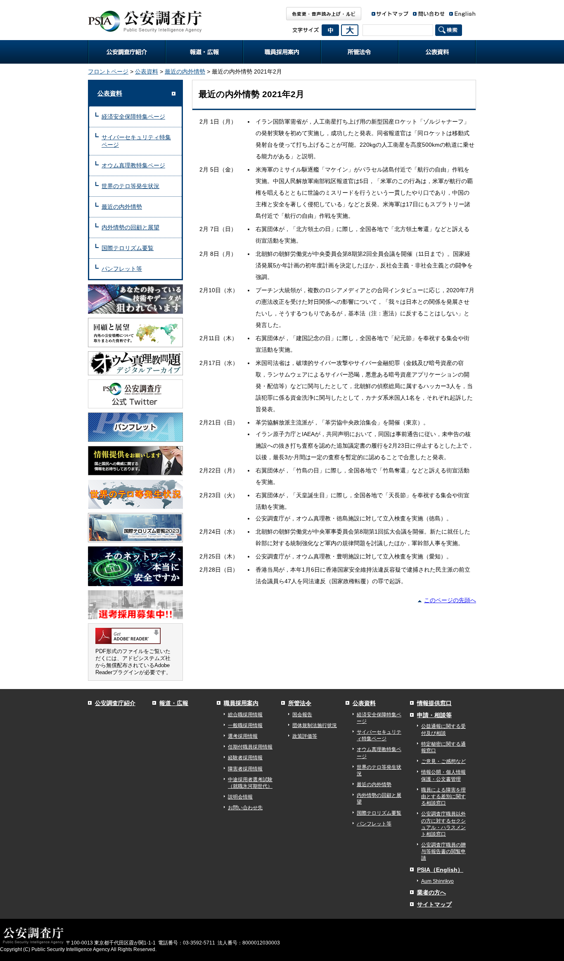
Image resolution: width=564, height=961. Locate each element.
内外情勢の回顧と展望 (130, 227)
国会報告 (302, 715)
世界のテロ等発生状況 (130, 186)
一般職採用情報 (245, 725)
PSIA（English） (440, 869)
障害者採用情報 (245, 769)
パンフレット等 (122, 268)
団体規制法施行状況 (314, 725)
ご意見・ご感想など (443, 761)
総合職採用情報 (245, 715)
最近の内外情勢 (185, 71)
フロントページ (108, 71)
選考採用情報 (243, 736)
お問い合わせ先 (245, 808)
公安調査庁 (144, 18)
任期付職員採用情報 (250, 747)
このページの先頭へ (450, 600)
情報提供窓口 (434, 703)
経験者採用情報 (245, 758)
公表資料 (437, 52)
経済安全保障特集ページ (133, 116)
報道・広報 (204, 52)
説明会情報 (240, 797)
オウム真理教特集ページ (133, 165)
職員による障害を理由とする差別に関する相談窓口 (443, 796)
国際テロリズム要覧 (128, 248)
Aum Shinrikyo (437, 881)
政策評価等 (304, 736)
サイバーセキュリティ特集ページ (136, 141)
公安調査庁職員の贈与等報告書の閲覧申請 (443, 851)
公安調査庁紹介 (127, 52)
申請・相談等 (434, 715)
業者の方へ (431, 892)
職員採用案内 (282, 52)
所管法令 (359, 52)
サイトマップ (434, 904)
